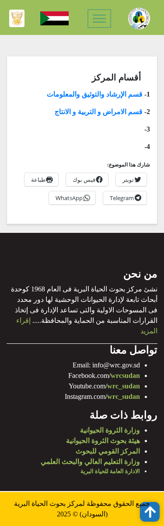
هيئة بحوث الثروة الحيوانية (103, 440)
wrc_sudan (123, 386)
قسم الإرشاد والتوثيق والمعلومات (95, 94)
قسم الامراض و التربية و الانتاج (99, 111)
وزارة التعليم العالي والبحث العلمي (90, 461)
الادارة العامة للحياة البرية (110, 471)
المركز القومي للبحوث (108, 451)
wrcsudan (125, 375)
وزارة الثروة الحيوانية (110, 430)
